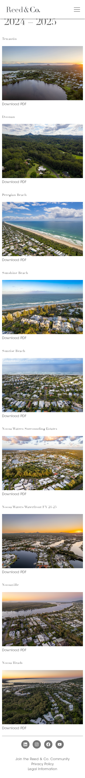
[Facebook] (48, 744)
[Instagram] (37, 744)
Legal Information (42, 769)
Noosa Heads (12, 663)
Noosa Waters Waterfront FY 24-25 (29, 507)
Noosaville (10, 585)
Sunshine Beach (15, 273)
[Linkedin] (25, 744)
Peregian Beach (14, 195)
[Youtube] (59, 744)
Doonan (8, 117)
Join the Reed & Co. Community (42, 759)
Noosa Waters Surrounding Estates (29, 429)
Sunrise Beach (13, 351)
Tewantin (9, 39)
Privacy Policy (42, 764)
